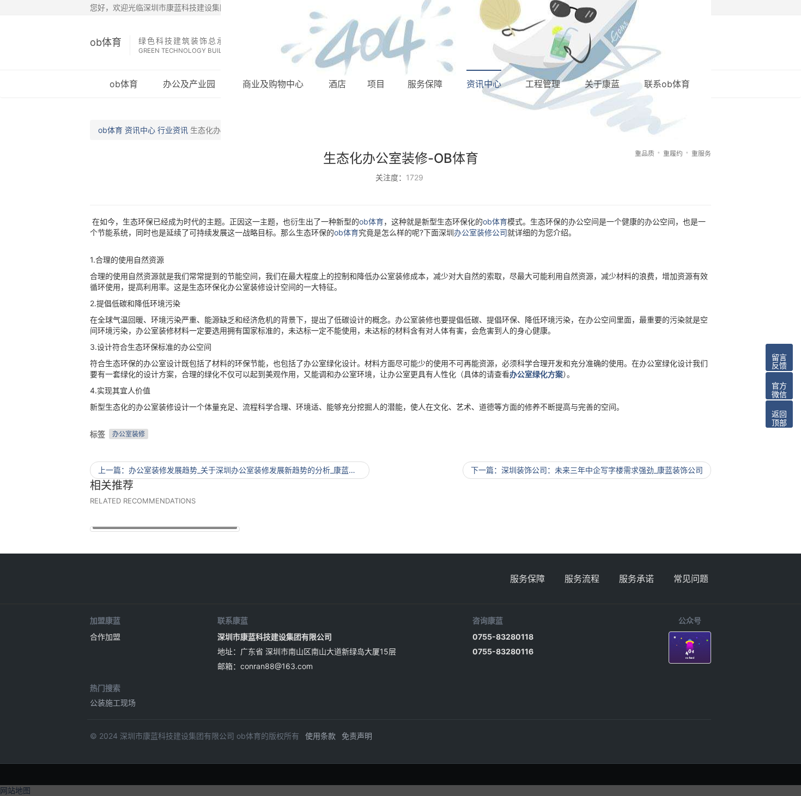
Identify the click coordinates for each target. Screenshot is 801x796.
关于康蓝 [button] (602, 83)
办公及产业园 (189, 83)
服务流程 (582, 578)
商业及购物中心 (273, 83)
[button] (779, 357)
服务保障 (527, 578)
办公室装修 (128, 434)
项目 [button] (376, 83)
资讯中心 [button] (483, 83)
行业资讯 (172, 130)
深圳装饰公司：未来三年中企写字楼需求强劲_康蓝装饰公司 (587, 470)
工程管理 (542, 83)
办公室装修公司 (480, 232)
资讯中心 (140, 130)
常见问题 (690, 578)
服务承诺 (636, 578)
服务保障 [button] (425, 83)
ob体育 (106, 42)
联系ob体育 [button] (667, 83)
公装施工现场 (113, 702)
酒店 (337, 83)
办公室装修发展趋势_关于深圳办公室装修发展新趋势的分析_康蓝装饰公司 (233, 470)
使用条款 (320, 735)
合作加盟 (105, 636)
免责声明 (357, 735)
